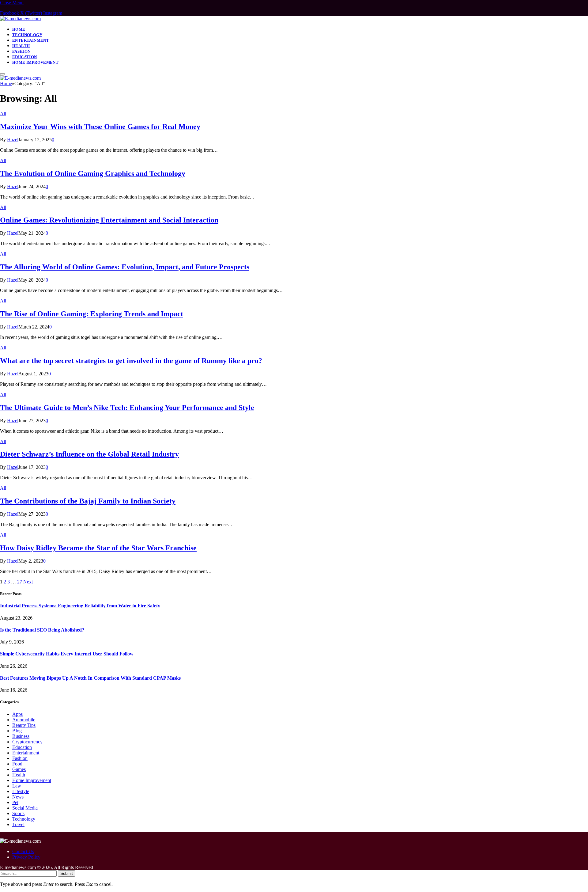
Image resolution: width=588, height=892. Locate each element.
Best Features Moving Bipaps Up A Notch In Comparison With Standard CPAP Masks (90, 678)
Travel (18, 824)
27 (19, 581)
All (3, 113)
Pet (15, 802)
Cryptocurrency (27, 741)
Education (24, 57)
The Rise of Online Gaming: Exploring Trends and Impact (91, 314)
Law (16, 785)
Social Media (25, 807)
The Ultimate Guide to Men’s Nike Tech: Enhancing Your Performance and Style (127, 408)
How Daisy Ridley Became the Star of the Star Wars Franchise (98, 548)
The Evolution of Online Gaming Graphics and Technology (92, 173)
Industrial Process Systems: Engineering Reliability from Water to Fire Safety (80, 605)
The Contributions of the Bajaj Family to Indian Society (87, 501)
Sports (18, 813)
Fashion (21, 51)
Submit (66, 873)
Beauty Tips (24, 725)
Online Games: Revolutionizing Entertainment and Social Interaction (109, 220)
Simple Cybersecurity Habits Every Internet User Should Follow (67, 653)
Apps (17, 714)
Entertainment (30, 40)
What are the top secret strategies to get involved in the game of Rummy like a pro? (131, 361)
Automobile (23, 719)
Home (18, 29)
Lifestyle (20, 791)
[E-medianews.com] (20, 18)
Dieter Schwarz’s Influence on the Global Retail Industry (89, 454)
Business (20, 736)
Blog (17, 730)
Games (19, 769)
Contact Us (23, 851)
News (18, 796)
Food (17, 763)
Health (21, 46)
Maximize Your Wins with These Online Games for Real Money (100, 127)
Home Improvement (35, 62)
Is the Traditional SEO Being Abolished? (42, 629)
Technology (27, 34)
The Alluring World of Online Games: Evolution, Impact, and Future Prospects (124, 267)
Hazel (12, 139)
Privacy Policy (26, 857)
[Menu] (2, 74)
